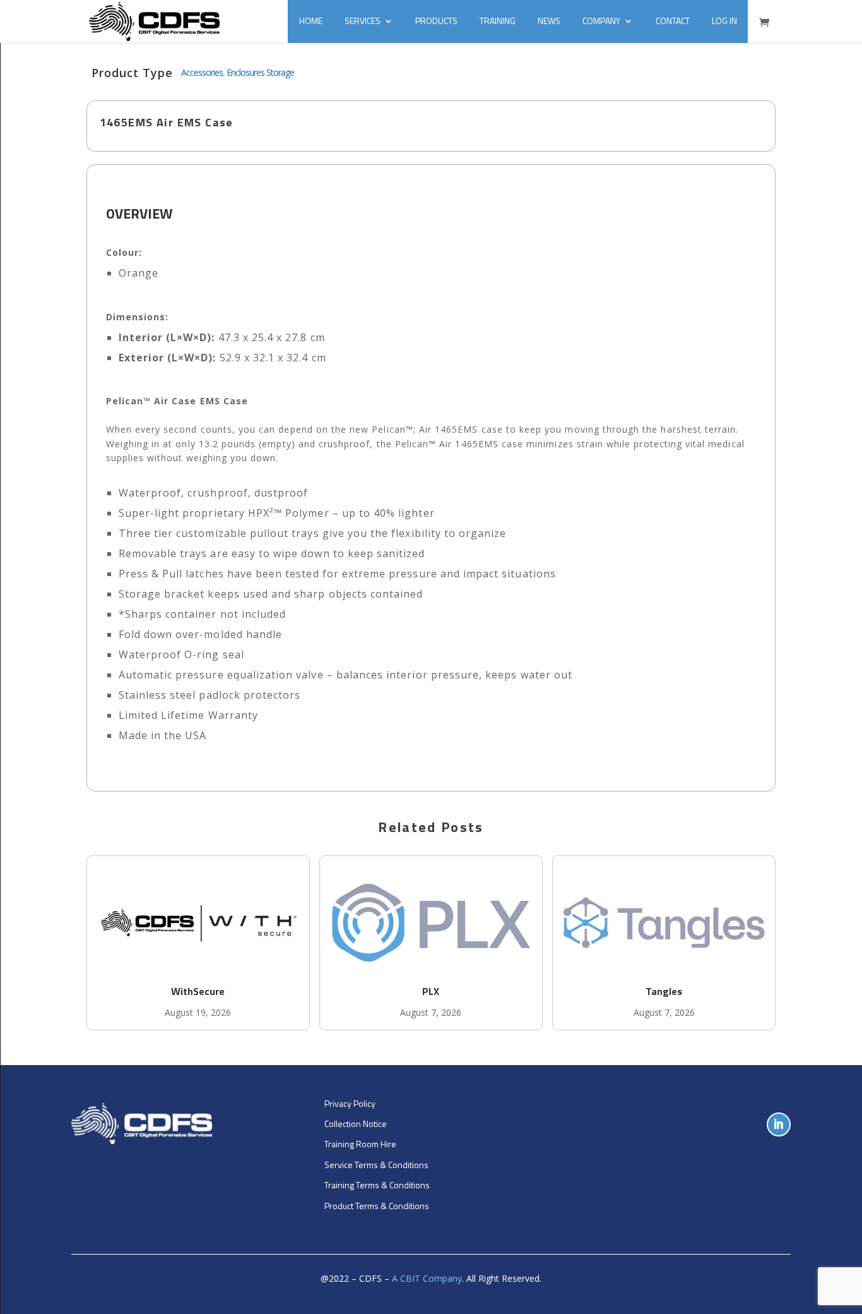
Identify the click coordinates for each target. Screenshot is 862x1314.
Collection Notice (355, 1123)
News (549, 20)
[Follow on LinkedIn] (779, 1124)
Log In (724, 20)
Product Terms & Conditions (376, 1205)
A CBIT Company (427, 1278)
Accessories (202, 72)
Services (363, 20)
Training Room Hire (360, 1143)
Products (436, 20)
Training (498, 20)
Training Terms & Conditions (377, 1184)
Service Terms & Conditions (376, 1164)
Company (601, 20)
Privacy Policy (349, 1103)
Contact (673, 20)
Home (310, 20)
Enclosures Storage (260, 72)
